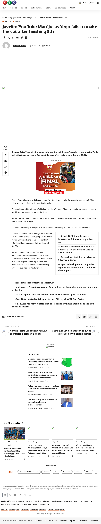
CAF (56, 472)
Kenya (46, 472)
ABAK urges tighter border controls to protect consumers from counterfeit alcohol (42, 375)
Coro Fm (29, 501)
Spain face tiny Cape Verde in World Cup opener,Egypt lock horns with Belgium (14, 452)
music (78, 472)
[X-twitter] (10, 495)
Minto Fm (46, 501)
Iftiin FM (27, 504)
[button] (80, 2)
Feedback (42, 509)
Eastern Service (7, 504)
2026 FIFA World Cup (11, 442)
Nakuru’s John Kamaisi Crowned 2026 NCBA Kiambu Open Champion (50, 294)
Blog (10, 18)
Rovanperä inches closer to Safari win (34, 282)
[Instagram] (25, 495)
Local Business (33, 381)
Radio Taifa (6, 501)
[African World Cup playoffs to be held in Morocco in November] (86, 433)
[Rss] (30, 495)
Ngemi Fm (36, 504)
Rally (53, 442)
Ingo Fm (18, 504)
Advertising (34, 509)
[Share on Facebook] (4, 38)
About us (4, 509)
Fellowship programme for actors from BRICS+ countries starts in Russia (43, 388)
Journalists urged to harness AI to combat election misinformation (42, 402)
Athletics (8, 21)
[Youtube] (15, 495)
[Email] (17, 38)
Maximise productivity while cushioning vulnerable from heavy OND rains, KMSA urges (43, 361)
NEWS (40, 408)
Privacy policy (60, 509)
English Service (18, 501)
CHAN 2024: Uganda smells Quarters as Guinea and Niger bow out (75, 239)
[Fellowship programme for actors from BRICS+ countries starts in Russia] (67, 389)
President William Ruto (29, 472)
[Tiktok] (20, 495)
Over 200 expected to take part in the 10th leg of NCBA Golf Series (49, 299)
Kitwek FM (78, 501)
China (88, 472)
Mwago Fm (88, 501)
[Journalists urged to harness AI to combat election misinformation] (67, 402)
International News (34, 394)
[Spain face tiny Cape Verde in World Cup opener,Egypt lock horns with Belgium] (14, 433)
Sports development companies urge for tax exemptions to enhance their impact (76, 267)
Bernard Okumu (19, 46)
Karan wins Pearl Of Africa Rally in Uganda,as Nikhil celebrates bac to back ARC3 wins (62, 449)
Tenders (12, 509)
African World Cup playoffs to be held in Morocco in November (85, 448)
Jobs (17, 509)
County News (32, 367)
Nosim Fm (45, 504)
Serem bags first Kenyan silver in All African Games (76, 259)
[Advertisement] (50, 68)
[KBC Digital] (9, 2)
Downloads (25, 509)
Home (4, 18)
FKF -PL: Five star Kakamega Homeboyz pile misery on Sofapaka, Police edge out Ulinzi (38, 449)
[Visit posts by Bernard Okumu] (6, 45)
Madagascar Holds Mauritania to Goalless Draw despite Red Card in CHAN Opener (76, 249)
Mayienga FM (57, 501)
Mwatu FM (68, 501)
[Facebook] (4, 495)
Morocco (66, 472)
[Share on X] (8, 38)
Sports (17, 21)
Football (8, 445)
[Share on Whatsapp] (13, 38)
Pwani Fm (37, 501)
